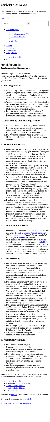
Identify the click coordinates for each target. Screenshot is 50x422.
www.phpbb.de (41, 242)
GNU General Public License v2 (32, 233)
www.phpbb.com (21, 237)
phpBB (14, 394)
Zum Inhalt (5, 18)
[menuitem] (22, 34)
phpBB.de (29, 399)
